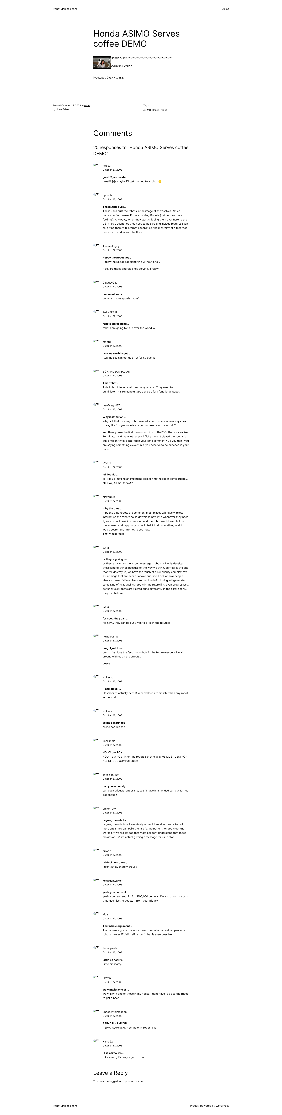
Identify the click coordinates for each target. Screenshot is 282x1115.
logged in (115, 1081)
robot (164, 109)
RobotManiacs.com (65, 8)
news (87, 105)
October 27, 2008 (112, 169)
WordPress (222, 1105)
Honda (155, 109)
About (225, 8)
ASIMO (147, 109)
